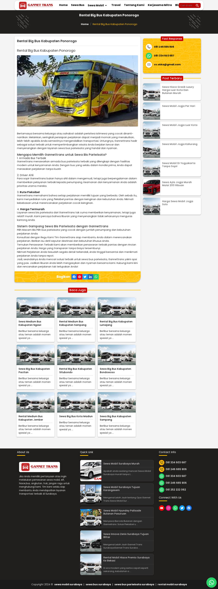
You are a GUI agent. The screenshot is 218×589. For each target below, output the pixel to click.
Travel (116, 5)
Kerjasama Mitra (160, 5)
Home (63, 5)
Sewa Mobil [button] (98, 5)
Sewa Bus (77, 5)
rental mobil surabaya (172, 584)
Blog (178, 5)
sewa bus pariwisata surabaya (134, 584)
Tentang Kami (134, 5)
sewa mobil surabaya (68, 584)
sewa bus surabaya (98, 584)
